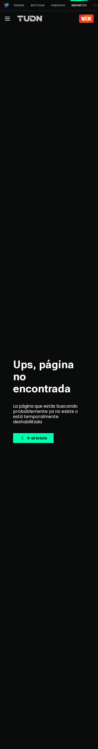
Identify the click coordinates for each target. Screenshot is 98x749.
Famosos (58, 5)
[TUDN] (30, 18)
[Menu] (7, 19)
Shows (19, 5)
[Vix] (86, 19)
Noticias (38, 5)
